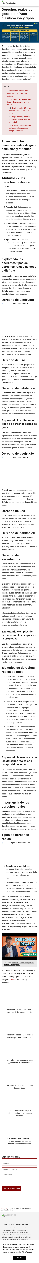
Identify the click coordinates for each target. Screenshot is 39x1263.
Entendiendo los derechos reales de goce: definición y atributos (17, 93)
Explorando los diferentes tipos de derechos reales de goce (20, 110)
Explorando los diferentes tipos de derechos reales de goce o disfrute (19, 102)
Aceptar (19, 1258)
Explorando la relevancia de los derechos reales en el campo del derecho (20, 128)
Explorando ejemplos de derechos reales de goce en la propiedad (20, 119)
